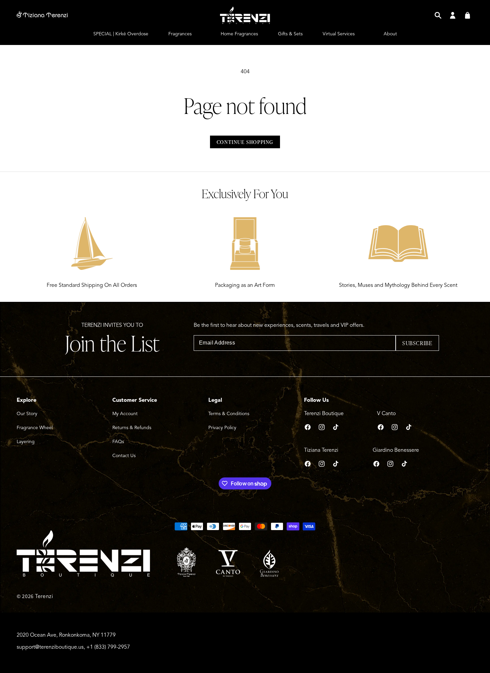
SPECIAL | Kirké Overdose (120, 34)
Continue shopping (245, 142)
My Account (125, 413)
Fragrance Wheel (35, 427)
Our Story (27, 413)
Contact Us (124, 455)
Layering (26, 441)
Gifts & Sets (290, 34)
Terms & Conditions (228, 413)
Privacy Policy (222, 427)
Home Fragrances (239, 34)
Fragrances (180, 34)
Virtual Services (339, 34)
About (390, 34)
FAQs (118, 441)
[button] (438, 15)
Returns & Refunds (131, 427)
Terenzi (44, 596)
